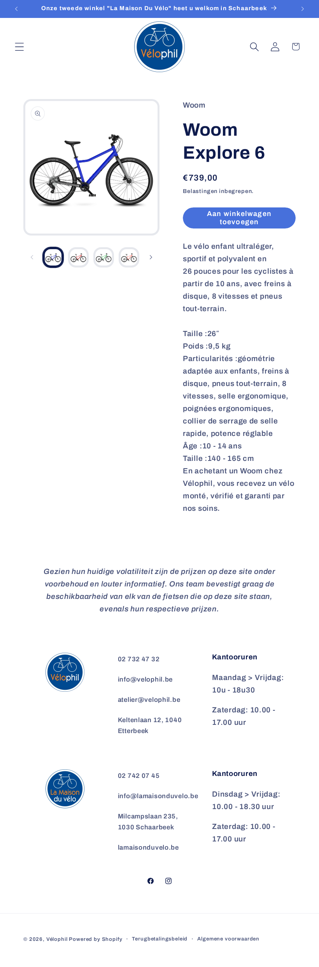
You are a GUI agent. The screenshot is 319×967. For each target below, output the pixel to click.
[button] (19, 46)
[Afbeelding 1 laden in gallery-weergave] (53, 257)
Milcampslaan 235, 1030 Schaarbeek (148, 822)
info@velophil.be (145, 679)
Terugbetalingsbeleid (160, 939)
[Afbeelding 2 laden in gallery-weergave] (78, 257)
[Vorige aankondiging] (16, 9)
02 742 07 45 (139, 775)
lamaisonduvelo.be (148, 847)
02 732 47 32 (139, 659)
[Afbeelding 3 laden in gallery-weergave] (103, 257)
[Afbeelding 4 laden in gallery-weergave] (129, 257)
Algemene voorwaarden (228, 939)
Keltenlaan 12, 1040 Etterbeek (150, 725)
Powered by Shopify (95, 939)
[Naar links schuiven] (31, 257)
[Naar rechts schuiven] (151, 257)
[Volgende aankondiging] (302, 9)
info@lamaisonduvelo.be (158, 796)
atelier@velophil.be (149, 699)
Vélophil (57, 939)
